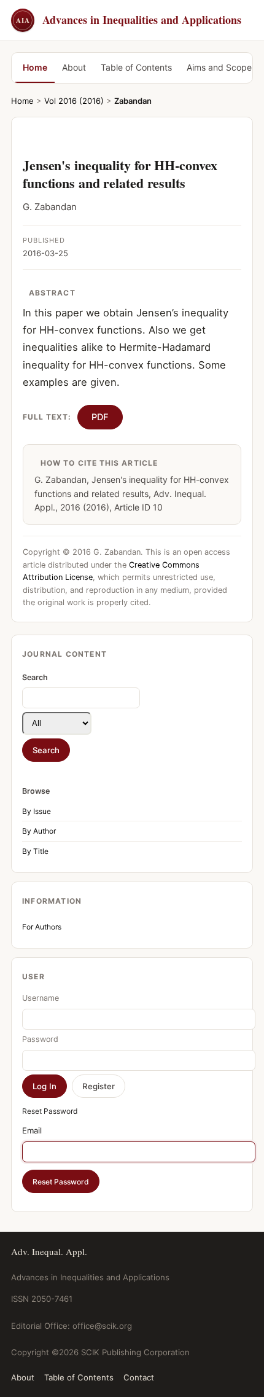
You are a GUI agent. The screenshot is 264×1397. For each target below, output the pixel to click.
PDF (100, 417)
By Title (35, 851)
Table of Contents (136, 67)
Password (40, 1039)
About (74, 67)
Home (35, 67)
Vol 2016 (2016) (74, 101)
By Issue (36, 811)
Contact (138, 1377)
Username (40, 998)
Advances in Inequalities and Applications (128, 20)
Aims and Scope (219, 67)
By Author (39, 830)
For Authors (41, 926)
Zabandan (133, 101)
